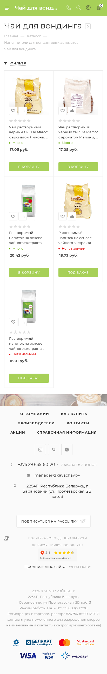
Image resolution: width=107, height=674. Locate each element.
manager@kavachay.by (57, 475)
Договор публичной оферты (57, 545)
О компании (34, 414)
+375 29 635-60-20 (36, 465)
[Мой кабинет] (88, 8)
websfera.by (80, 567)
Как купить (74, 414)
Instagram (40, 449)
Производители (36, 423)
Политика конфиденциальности (57, 538)
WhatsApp (66, 449)
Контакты (78, 423)
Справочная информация (67, 432)
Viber (53, 449)
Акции (17, 432)
